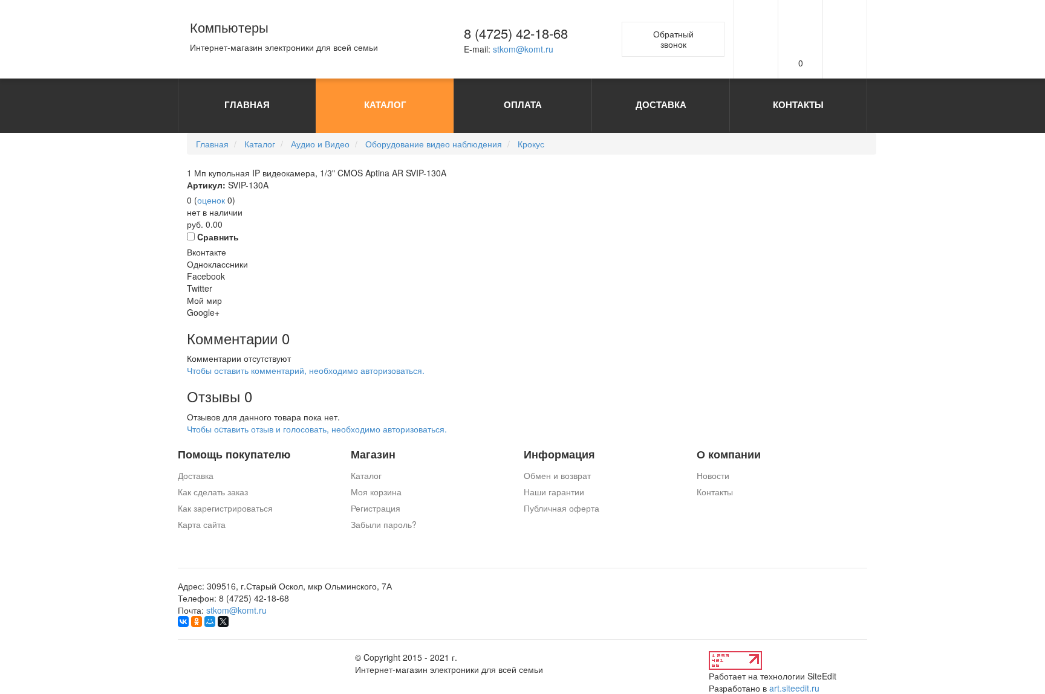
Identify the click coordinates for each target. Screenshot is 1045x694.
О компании (729, 454)
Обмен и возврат (557, 475)
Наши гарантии (554, 492)
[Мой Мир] (209, 621)
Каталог (366, 475)
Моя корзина (376, 492)
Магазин (373, 454)
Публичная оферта (561, 508)
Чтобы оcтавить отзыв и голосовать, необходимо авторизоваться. (317, 429)
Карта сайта (202, 524)
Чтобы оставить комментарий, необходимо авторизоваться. (306, 370)
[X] (223, 621)
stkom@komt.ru (523, 49)
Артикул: (206, 185)
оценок (211, 200)
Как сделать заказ (213, 492)
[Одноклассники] (196, 621)
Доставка (195, 475)
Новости (713, 475)
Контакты (715, 492)
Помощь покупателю (234, 454)
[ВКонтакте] (183, 621)
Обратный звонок (673, 39)
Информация (559, 454)
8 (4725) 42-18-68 (516, 33)
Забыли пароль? (384, 524)
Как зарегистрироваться (225, 508)
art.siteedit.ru (794, 688)
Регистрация (375, 508)
